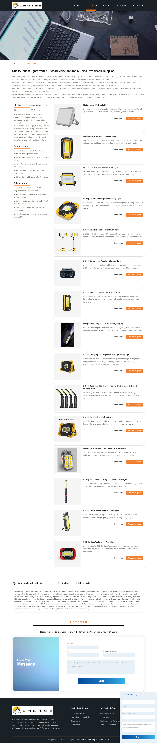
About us (137, 5)
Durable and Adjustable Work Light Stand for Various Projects (31, 196)
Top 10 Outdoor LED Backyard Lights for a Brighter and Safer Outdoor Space (29, 189)
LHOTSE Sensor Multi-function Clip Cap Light (102, 261)
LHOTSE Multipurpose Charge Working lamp (101, 292)
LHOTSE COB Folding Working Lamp (98, 417)
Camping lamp (77, 713)
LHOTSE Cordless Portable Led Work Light (100, 167)
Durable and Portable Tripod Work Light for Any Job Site (30, 172)
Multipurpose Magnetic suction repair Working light (105, 448)
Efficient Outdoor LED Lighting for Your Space (32, 177)
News (105, 5)
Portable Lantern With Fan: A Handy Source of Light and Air (31, 215)
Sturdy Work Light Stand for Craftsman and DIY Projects (30, 165)
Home (76, 5)
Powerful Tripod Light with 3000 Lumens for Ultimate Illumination (30, 209)
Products (91, 5)
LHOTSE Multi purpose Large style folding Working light (106, 354)
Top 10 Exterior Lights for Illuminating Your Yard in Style (31, 159)
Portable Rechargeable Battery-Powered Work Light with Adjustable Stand (29, 152)
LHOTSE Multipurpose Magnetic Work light (101, 510)
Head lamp (75, 721)
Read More (118, 118)
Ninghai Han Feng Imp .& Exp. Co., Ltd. (95, 740)
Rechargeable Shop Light (111, 721)
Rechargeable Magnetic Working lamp (100, 136)
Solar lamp (75, 725)
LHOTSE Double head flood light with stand (101, 230)
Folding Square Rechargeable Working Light (102, 198)
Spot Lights (104, 717)
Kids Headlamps (107, 713)
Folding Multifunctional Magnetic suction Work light (105, 479)
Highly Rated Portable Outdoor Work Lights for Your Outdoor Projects (31, 202)
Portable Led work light (80, 717)
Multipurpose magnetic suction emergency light (104, 323)
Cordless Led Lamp (108, 725)
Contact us (120, 5)
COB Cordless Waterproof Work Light (98, 542)
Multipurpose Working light (94, 105)
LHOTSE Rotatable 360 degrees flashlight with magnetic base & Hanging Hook (110, 387)
